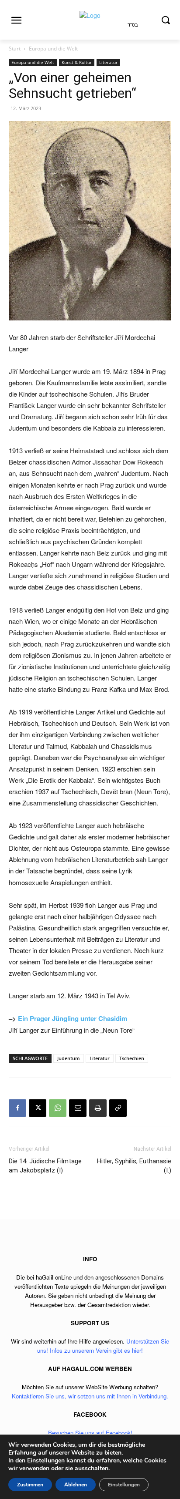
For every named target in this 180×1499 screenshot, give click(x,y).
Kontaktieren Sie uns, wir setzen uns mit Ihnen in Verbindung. (90, 1396)
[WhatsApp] (57, 1108)
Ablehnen (75, 1484)
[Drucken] (98, 1108)
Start (15, 48)
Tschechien (131, 1058)
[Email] (78, 1108)
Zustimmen (30, 1484)
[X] (37, 1108)
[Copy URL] (118, 1108)
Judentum (68, 1058)
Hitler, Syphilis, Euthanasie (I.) (134, 1165)
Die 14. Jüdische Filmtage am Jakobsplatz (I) (45, 1165)
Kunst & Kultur (77, 62)
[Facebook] (17, 1108)
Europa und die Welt (53, 48)
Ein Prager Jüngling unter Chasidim (72, 1018)
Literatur (108, 62)
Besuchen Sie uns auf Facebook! (90, 1432)
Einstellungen (46, 1461)
